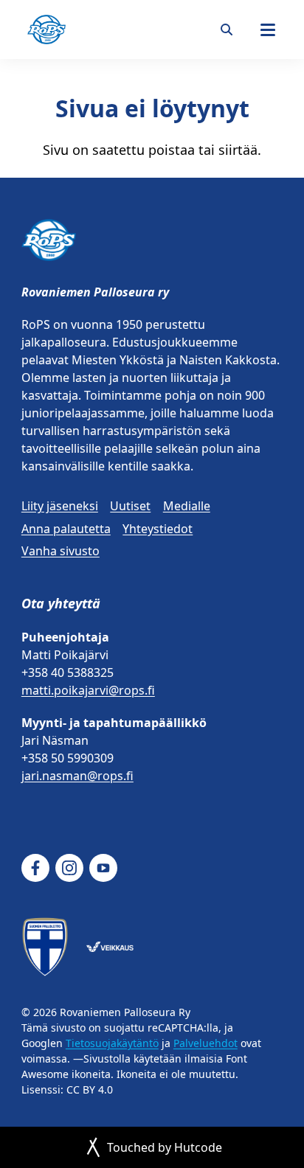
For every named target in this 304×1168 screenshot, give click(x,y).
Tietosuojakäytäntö (112, 1043)
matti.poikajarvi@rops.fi (88, 690)
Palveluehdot (205, 1043)
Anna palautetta (66, 529)
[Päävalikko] (268, 29)
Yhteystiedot (157, 529)
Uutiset (130, 506)
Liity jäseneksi (59, 506)
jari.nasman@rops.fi (77, 776)
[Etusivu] (46, 29)
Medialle (186, 506)
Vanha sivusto (60, 551)
